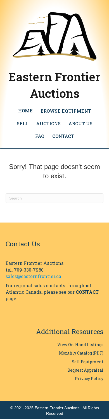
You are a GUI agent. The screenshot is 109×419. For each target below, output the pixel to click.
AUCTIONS (48, 123)
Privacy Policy (89, 378)
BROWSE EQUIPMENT (66, 111)
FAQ (39, 136)
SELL (22, 123)
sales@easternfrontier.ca (33, 276)
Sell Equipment (87, 361)
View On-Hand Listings (80, 344)
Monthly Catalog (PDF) (81, 353)
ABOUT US (80, 123)
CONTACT (63, 136)
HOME (25, 111)
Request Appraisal (85, 370)
